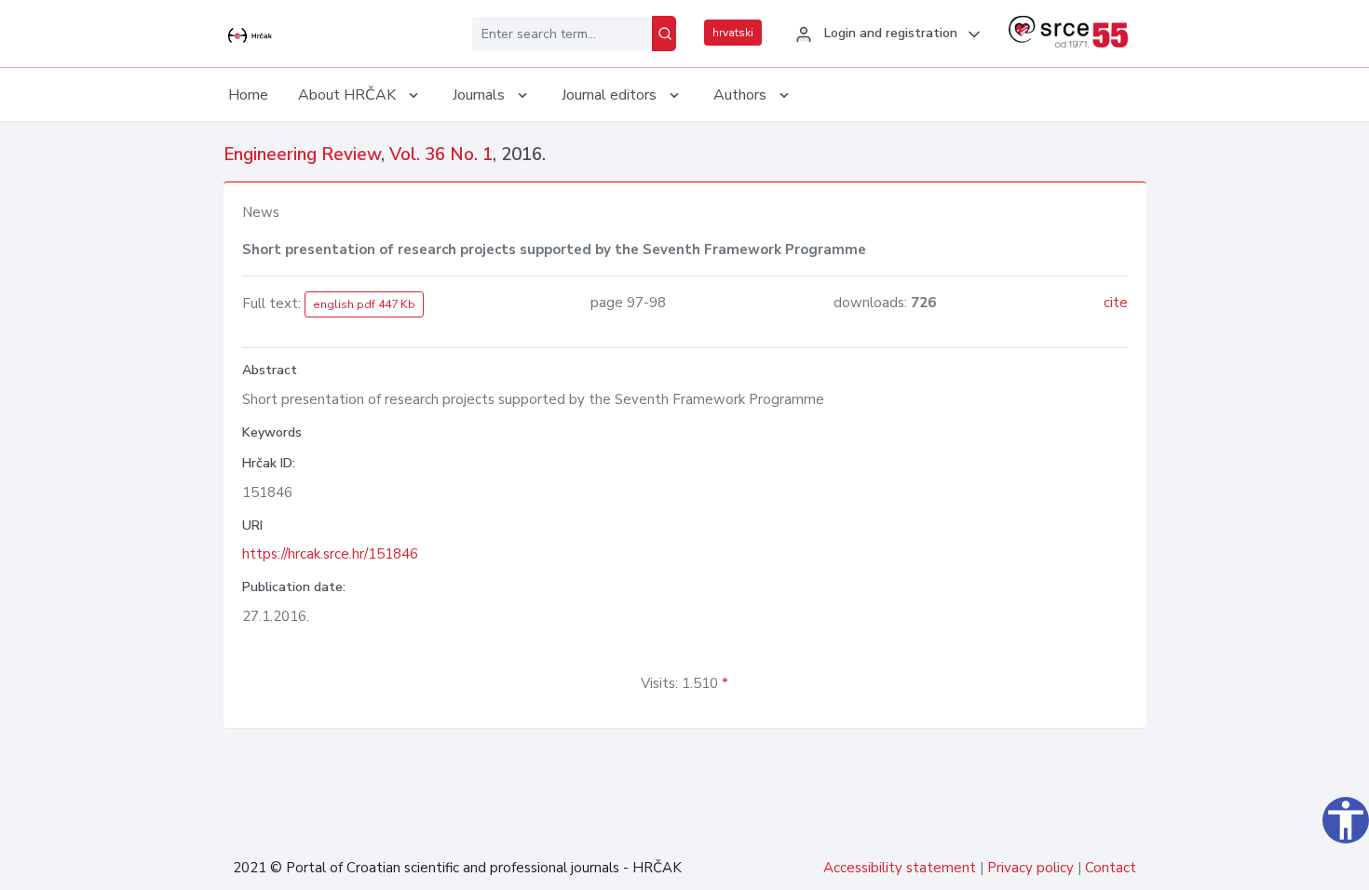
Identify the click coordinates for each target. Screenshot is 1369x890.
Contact (1110, 867)
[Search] (664, 33)
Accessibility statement (899, 867)
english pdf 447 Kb (364, 304)
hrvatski (732, 32)
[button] (885, 34)
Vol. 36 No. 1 (441, 154)
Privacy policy (1030, 867)
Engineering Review (302, 154)
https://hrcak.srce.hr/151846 (330, 554)
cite (1116, 302)
